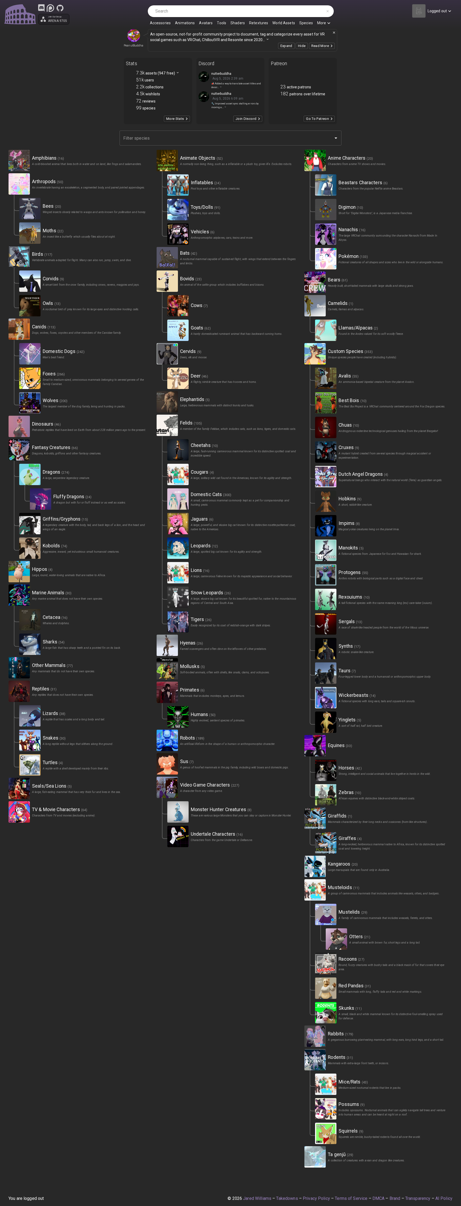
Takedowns (287, 1198)
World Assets (283, 23)
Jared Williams (257, 1198)
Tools (221, 23)
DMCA (378, 1198)
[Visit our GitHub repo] (60, 8)
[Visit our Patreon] (50, 8)
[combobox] (226, 138)
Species (306, 23)
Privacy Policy (316, 1198)
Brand (395, 1198)
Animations (185, 23)
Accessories (160, 23)
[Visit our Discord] (41, 8)
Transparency (418, 1198)
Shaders (237, 23)
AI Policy (443, 1198)
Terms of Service (351, 1198)
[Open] (336, 138)
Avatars (206, 23)
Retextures (258, 23)
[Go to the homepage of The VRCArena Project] (20, 14)
